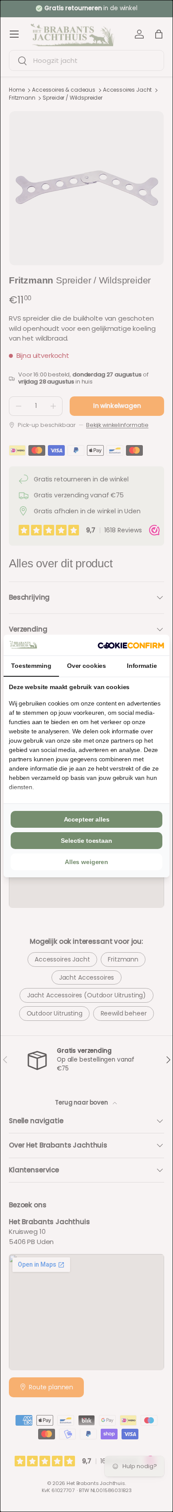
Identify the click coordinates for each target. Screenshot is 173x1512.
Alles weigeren (86, 861)
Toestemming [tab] (31, 665)
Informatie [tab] (142, 665)
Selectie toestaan (86, 840)
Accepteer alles (87, 819)
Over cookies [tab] (86, 665)
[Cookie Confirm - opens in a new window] (131, 645)
